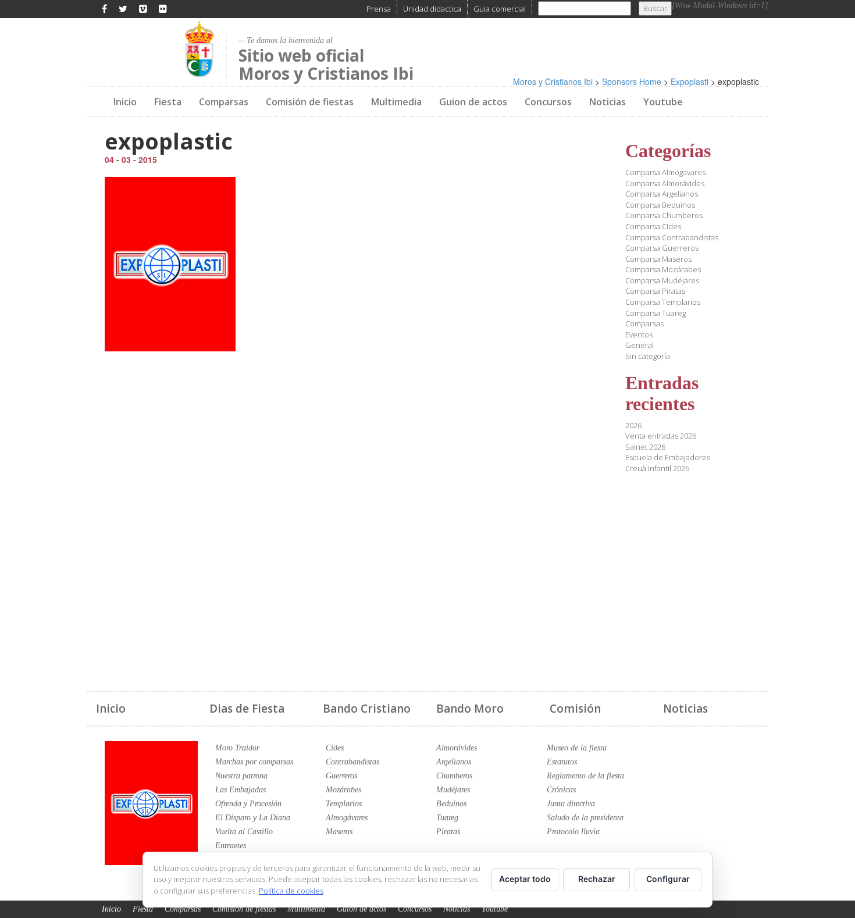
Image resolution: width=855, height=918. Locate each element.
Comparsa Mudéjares (662, 280)
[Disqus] (345, 514)
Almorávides (456, 747)
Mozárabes (343, 789)
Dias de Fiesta (246, 708)
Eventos (639, 334)
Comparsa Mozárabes (663, 269)
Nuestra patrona (241, 775)
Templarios (344, 803)
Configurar (668, 879)
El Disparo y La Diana (252, 817)
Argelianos (453, 761)
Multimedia (396, 101)
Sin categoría (647, 356)
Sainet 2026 (645, 447)
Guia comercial (499, 8)
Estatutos (562, 761)
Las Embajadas (240, 789)
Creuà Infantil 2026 (657, 468)
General (639, 345)
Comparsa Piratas (655, 291)
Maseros (339, 831)
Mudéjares (453, 789)
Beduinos (451, 803)
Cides (335, 747)
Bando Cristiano (367, 708)
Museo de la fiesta (577, 747)
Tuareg (447, 817)
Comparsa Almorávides (664, 183)
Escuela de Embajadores (667, 457)
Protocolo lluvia (573, 831)
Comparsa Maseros (658, 259)
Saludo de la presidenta (585, 817)
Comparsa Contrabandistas (671, 237)
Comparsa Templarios (662, 302)
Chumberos (454, 775)
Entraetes (230, 845)
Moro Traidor (237, 747)
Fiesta (167, 101)
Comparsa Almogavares (665, 172)
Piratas (448, 831)
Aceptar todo (525, 879)
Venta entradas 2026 (660, 435)
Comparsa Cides (653, 226)
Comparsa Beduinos (660, 205)
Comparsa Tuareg (655, 313)
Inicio (125, 101)
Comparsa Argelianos (661, 193)
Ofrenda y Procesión (248, 803)
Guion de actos (473, 101)
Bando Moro (470, 708)
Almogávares (347, 817)
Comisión (575, 708)
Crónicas (561, 789)
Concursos (548, 101)
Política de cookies (291, 890)
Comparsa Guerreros (662, 248)
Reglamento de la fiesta (585, 775)
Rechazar (596, 879)
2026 (633, 425)
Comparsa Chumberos (664, 215)
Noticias (607, 101)
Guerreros (341, 775)
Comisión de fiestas (310, 101)
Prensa (378, 8)
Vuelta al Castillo (244, 831)
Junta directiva (571, 803)
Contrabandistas (352, 761)
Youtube (663, 101)
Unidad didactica (432, 8)
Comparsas (223, 101)
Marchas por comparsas (254, 761)
